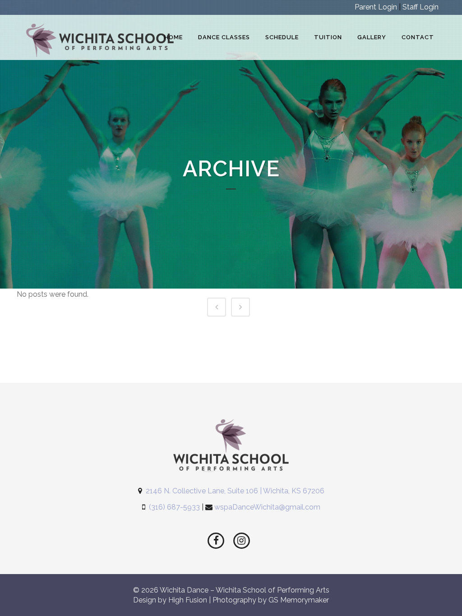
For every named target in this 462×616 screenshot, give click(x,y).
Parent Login (376, 7)
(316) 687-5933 (174, 507)
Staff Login (420, 7)
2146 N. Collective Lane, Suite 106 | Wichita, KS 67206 (235, 491)
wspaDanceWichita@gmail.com (267, 507)
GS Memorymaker (298, 600)
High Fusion (187, 600)
